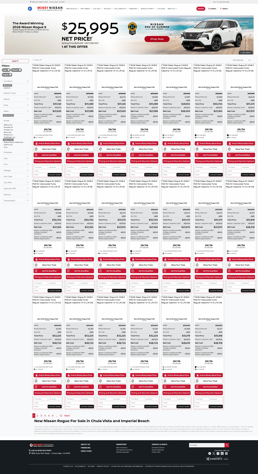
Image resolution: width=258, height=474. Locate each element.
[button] (30, 9)
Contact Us (68, 466)
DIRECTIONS (86, 451)
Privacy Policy (103, 466)
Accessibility (80, 466)
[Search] (227, 445)
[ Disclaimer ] (246, 52)
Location (213, 9)
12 (61, 415)
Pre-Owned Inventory (124, 450)
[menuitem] (16, 85)
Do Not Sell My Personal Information (127, 466)
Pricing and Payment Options (48, 161)
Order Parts (156, 452)
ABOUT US (85, 444)
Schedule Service (158, 448)
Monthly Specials (122, 452)
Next (67, 415)
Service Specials (158, 450)
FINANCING (86, 448)
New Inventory (121, 448)
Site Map (91, 466)
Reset (14, 61)
